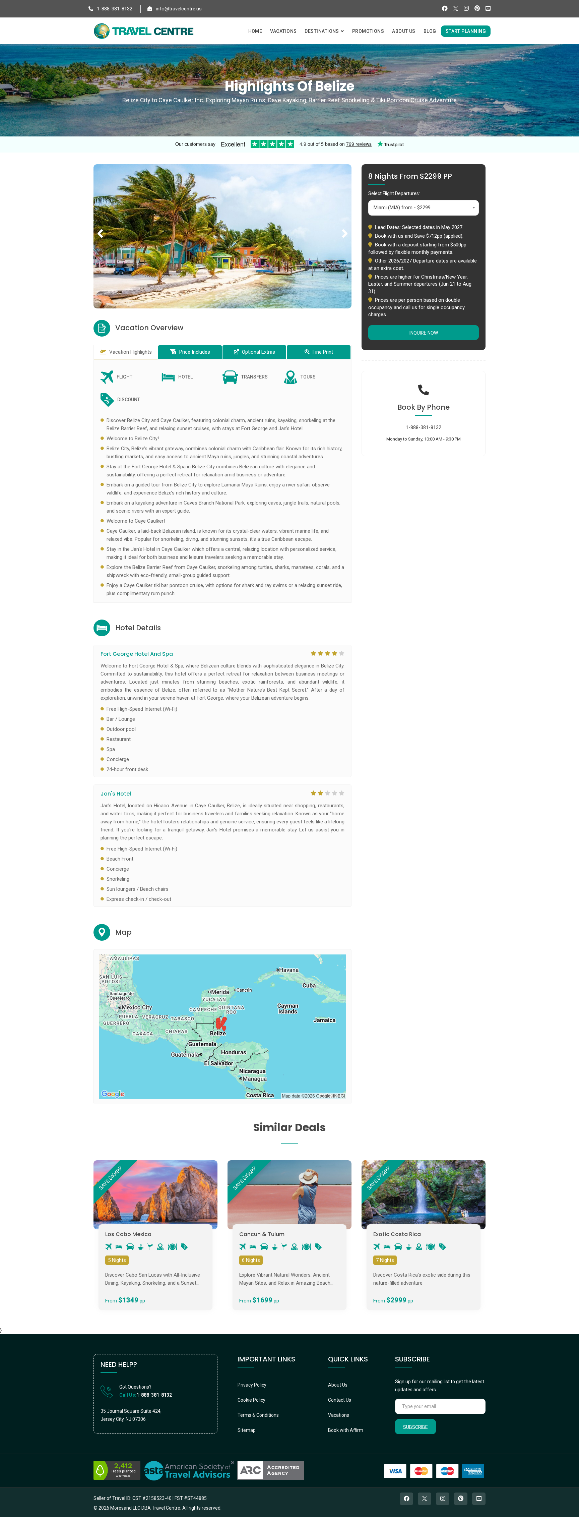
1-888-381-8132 (113, 9)
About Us (337, 1385)
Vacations (338, 1415)
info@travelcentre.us (178, 9)
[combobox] (423, 208)
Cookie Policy (251, 1400)
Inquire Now (423, 333)
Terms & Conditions (258, 1415)
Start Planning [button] (466, 31)
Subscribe (415, 1427)
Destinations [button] (322, 31)
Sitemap (247, 1430)
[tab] (125, 352)
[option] (222, 236)
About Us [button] (403, 31)
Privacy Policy (252, 1385)
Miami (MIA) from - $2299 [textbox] (402, 208)
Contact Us (339, 1400)
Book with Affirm (345, 1430)
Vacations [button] (283, 31)
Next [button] (344, 226)
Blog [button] (430, 31)
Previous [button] (100, 226)
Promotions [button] (368, 31)
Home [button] (255, 31)
